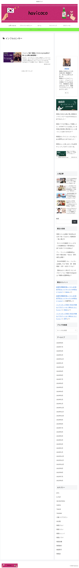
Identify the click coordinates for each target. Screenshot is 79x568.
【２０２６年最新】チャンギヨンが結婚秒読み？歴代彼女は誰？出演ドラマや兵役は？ (66, 245)
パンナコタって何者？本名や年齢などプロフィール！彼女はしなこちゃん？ (66, 307)
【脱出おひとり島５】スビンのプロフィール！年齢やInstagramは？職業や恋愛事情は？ (66, 273)
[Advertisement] (27, 45)
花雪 (65, 319)
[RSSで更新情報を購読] (68, 93)
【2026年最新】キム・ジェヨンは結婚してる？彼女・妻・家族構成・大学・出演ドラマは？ (66, 264)
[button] (75, 330)
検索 (57, 218)
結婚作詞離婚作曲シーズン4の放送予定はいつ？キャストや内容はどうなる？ (66, 289)
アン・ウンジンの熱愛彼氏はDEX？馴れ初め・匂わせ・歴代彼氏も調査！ (66, 254)
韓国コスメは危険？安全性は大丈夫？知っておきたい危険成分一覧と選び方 (66, 236)
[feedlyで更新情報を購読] (66, 93)
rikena (66, 69)
